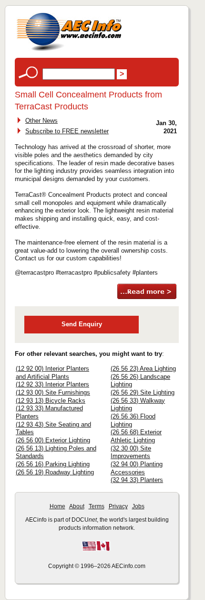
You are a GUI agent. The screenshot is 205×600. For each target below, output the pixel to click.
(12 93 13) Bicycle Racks (50, 400)
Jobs (138, 506)
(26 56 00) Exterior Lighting (53, 440)
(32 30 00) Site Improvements (131, 452)
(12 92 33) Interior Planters (52, 384)
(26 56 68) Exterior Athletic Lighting (136, 436)
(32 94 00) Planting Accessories (137, 468)
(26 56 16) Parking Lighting (53, 464)
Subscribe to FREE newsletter (67, 131)
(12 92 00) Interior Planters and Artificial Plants (52, 372)
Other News (41, 120)
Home (57, 506)
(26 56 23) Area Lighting (143, 368)
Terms (96, 506)
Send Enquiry (82, 324)
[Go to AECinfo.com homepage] (69, 50)
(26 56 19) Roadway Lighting (55, 472)
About (76, 506)
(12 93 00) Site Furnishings (53, 392)
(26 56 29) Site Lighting (142, 392)
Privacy (118, 506)
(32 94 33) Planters (137, 479)
